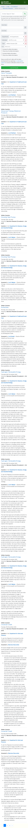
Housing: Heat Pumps (8, 217)
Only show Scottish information (11, 51)
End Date (4, 30)
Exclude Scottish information (10, 49)
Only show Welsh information (10, 55)
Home (2, 6)
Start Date (4, 25)
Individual (4, 40)
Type (3, 43)
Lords (7, 6)
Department (5, 36)
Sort (3, 46)
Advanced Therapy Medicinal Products (11, 112)
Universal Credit (6, 624)
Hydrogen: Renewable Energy (11, 372)
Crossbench (14, 6)
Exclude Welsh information (9, 53)
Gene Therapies (6, 73)
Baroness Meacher (8, 8)
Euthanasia (4, 307)
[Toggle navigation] (25, 2)
